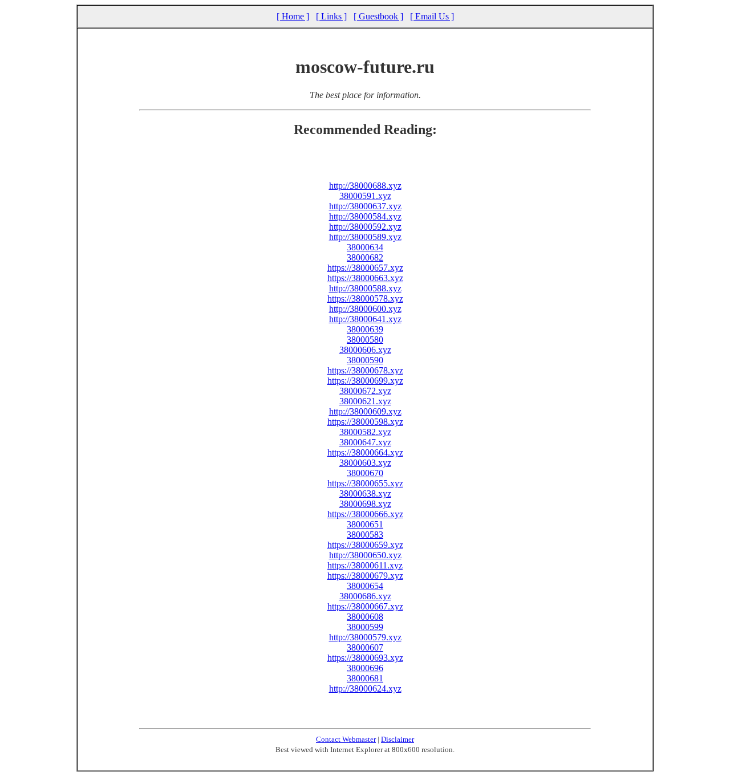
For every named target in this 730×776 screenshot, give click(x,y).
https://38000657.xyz (365, 268)
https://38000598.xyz (365, 421)
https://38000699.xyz (365, 380)
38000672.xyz (365, 391)
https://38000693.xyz (365, 658)
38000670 (365, 473)
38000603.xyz (365, 463)
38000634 (365, 247)
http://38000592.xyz (365, 226)
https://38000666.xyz (365, 514)
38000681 (365, 678)
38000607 (365, 647)
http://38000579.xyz (365, 637)
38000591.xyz (365, 196)
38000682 (365, 257)
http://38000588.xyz (365, 288)
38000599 (365, 627)
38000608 (365, 616)
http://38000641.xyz (365, 319)
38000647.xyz (365, 442)
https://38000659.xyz (365, 545)
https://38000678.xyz (365, 370)
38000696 (365, 668)
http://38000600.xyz (365, 309)
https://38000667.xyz (365, 606)
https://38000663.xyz (365, 278)
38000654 (365, 586)
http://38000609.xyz (365, 411)
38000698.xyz (365, 504)
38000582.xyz (365, 432)
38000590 (365, 360)
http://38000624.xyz (365, 688)
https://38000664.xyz (365, 452)
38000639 (365, 329)
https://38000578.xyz (365, 298)
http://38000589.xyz (365, 237)
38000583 (365, 534)
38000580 (365, 339)
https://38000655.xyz (365, 483)
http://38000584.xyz (365, 216)
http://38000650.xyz (365, 555)
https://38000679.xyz (365, 575)
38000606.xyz (365, 350)
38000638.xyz (365, 493)
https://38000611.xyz (365, 565)
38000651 (365, 524)
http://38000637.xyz (365, 206)
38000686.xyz (365, 596)
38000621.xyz (365, 401)
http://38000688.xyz (365, 185)
